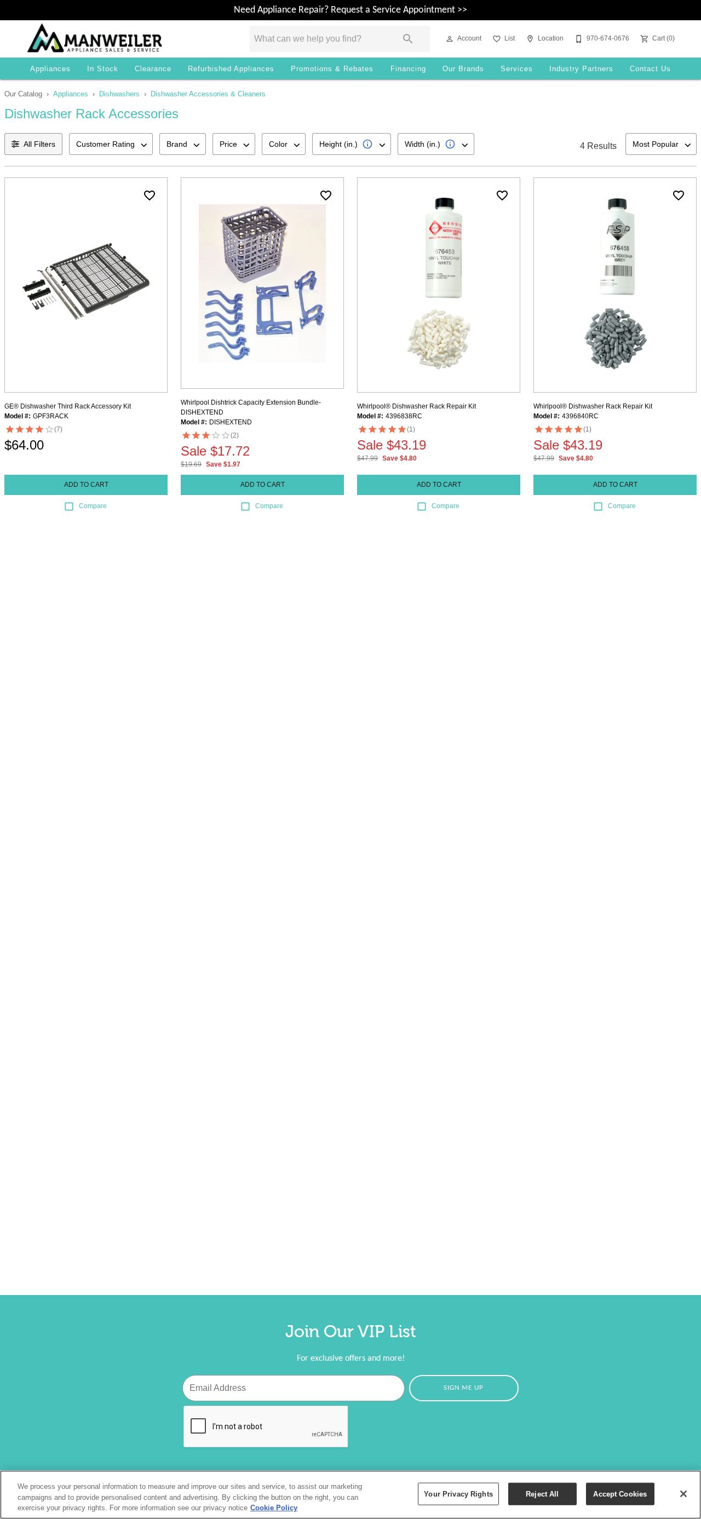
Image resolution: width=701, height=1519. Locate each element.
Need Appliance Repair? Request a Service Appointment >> (350, 10)
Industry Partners (581, 69)
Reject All (542, 1493)
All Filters (39, 144)
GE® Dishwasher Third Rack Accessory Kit (67, 406)
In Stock (102, 69)
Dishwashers (119, 94)
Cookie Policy (273, 1508)
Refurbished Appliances (231, 69)
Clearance (153, 69)
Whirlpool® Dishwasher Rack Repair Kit (416, 406)
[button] (449, 38)
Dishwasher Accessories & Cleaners (208, 94)
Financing (408, 69)
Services (517, 69)
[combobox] (111, 144)
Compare (93, 506)
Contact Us (650, 69)
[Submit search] (408, 39)
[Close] (683, 1494)
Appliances (50, 69)
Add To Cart (86, 484)
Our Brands (463, 69)
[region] (350, 1494)
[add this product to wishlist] (149, 195)
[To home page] (122, 38)
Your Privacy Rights (458, 1493)
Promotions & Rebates (332, 69)
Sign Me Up (464, 1387)
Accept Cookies (620, 1493)
